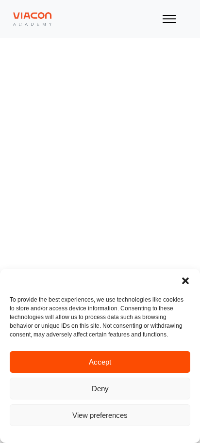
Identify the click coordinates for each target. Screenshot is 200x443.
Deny (100, 388)
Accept (100, 362)
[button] (185, 281)
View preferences (100, 415)
